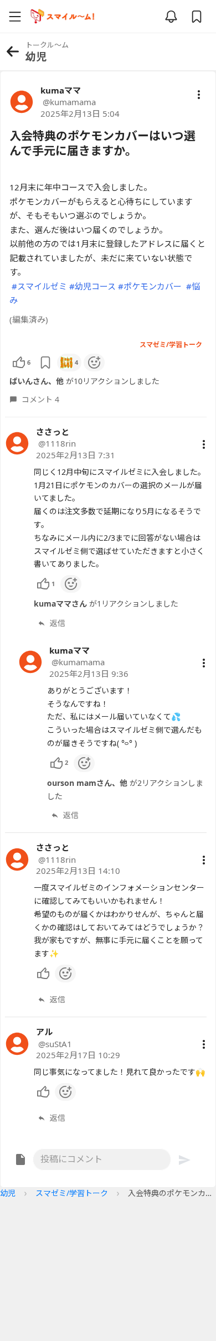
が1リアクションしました (106, 603)
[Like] (43, 973)
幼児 (8, 1193)
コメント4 (40, 399)
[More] (204, 444)
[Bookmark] (45, 362)
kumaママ (60, 90)
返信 (57, 623)
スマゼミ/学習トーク (71, 1193)
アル (44, 1031)
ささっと (52, 431)
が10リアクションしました (84, 381)
